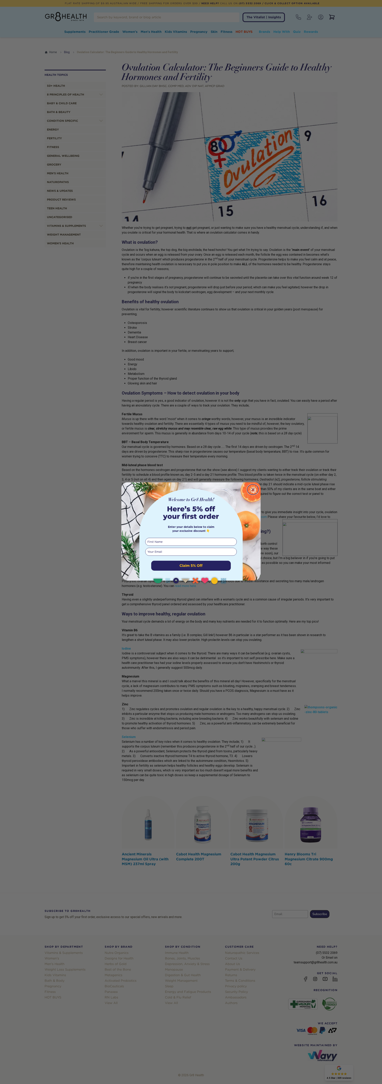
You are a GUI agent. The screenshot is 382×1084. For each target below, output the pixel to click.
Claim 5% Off (191, 565)
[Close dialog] (253, 489)
